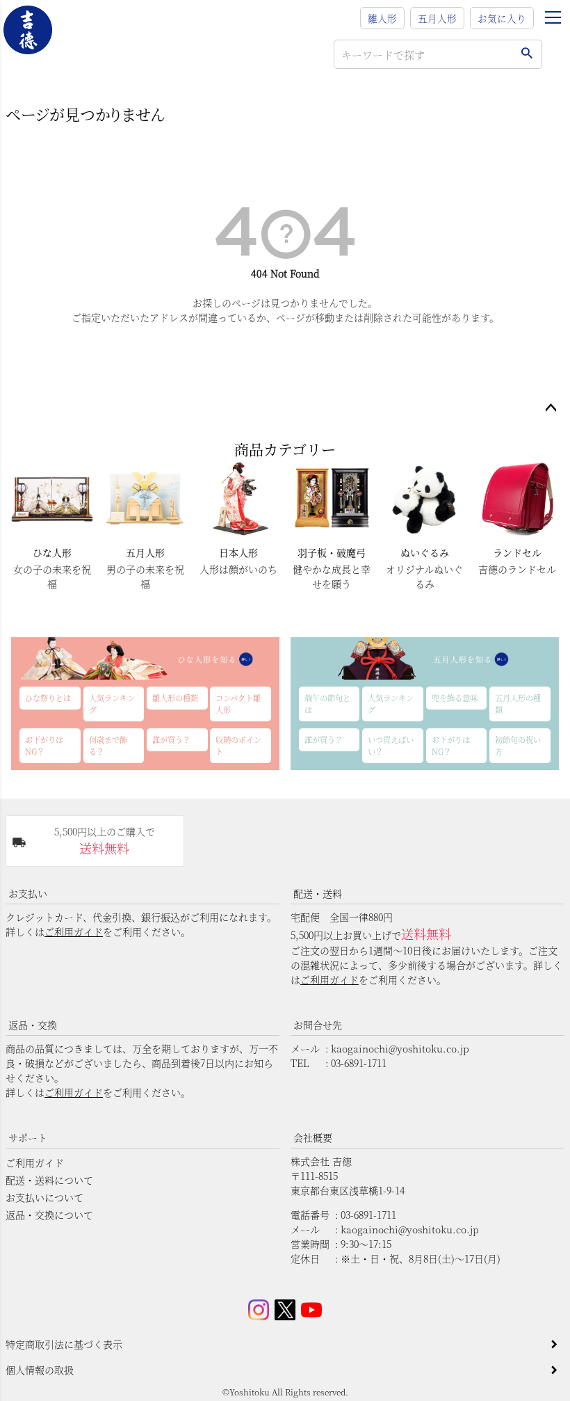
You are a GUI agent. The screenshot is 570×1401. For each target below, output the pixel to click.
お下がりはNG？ (44, 745)
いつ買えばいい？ (391, 745)
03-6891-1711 (358, 1063)
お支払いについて (44, 1197)
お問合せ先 (317, 1025)
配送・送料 (317, 893)
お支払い (27, 893)
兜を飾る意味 (455, 697)
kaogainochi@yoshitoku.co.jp (400, 1048)
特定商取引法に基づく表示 (64, 1344)
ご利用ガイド (73, 931)
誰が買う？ (171, 739)
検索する (526, 54)
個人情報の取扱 (40, 1370)
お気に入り (502, 18)
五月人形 (437, 18)
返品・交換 (32, 1025)
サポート (27, 1137)
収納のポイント (238, 745)
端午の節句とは (327, 703)
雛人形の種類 (175, 697)
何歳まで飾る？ (108, 745)
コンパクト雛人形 (238, 703)
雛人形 (382, 18)
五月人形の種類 (518, 703)
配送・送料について (49, 1180)
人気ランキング (112, 703)
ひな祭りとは (48, 697)
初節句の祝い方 (518, 745)
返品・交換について (49, 1215)
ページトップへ (550, 408)
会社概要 (312, 1137)
